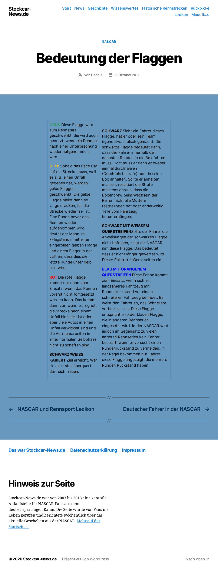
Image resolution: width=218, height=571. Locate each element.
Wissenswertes (125, 8)
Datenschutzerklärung (93, 450)
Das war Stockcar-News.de (37, 450)
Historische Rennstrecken (164, 8)
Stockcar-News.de (20, 11)
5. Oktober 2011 (127, 75)
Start (66, 8)
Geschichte (98, 8)
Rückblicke (200, 8)
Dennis (96, 75)
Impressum (133, 450)
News (79, 8)
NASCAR (109, 42)
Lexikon (181, 14)
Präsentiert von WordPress (85, 559)
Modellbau (200, 14)
